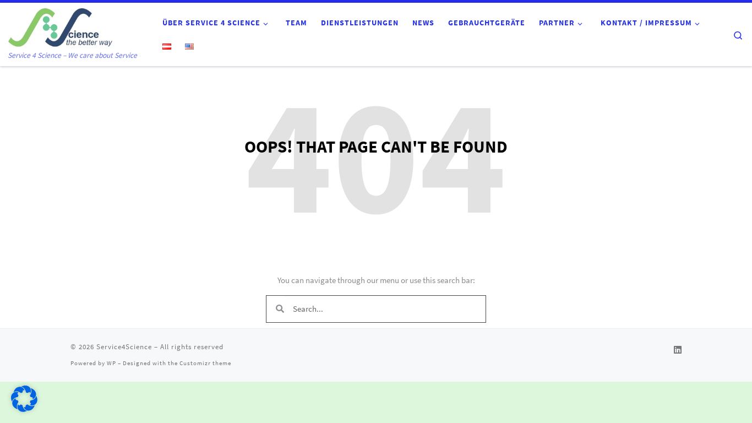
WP (111, 363)
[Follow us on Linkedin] (678, 350)
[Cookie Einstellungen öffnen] (24, 409)
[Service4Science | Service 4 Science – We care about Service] (77, 26)
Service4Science (124, 346)
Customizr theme (205, 363)
